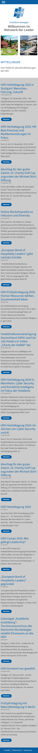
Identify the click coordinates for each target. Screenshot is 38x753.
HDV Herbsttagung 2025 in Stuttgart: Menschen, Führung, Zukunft (17, 88)
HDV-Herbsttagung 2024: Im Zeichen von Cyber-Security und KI (18, 429)
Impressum (28, 750)
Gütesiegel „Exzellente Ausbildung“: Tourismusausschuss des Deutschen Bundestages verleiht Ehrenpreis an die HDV (17, 628)
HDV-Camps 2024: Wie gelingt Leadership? (14, 540)
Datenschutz (16, 750)
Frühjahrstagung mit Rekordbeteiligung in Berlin (18, 705)
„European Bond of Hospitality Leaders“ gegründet (13, 580)
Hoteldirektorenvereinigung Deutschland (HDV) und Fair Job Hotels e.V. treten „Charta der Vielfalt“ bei (18, 339)
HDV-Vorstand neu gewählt (18, 668)
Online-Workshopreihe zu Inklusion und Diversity (17, 214)
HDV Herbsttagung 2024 (16, 507)
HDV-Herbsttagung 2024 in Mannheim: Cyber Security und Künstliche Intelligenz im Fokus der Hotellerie (17, 385)
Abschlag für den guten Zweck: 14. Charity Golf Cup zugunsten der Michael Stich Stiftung (18, 469)
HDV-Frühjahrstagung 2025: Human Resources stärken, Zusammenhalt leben (18, 296)
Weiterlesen (6, 119)
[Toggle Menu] (3, 2)
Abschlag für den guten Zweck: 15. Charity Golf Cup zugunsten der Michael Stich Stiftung (18, 175)
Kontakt (7, 750)
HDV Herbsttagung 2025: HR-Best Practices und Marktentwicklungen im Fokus (19, 132)
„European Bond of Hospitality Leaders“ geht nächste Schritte (17, 254)
